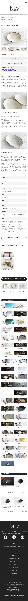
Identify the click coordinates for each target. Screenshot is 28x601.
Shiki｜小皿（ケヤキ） (19, 486)
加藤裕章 (20, 340)
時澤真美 (20, 387)
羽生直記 (20, 411)
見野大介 (20, 435)
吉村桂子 (20, 459)
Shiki (8, 372)
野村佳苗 (7, 411)
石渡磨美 (20, 316)
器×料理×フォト (14, 555)
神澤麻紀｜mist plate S (6, 486)
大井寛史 (20, 324)
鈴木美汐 (7, 380)
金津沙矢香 (20, 348)
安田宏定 (20, 451)
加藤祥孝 (7, 348)
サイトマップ (14, 573)
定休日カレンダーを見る (14, 590)
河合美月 (7, 356)
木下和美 (7, 364)
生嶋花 (20, 308)
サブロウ (20, 364)
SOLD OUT (14, 59)
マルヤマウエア (7, 427)
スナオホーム (20, 380)
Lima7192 (8, 466)
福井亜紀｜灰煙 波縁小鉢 (19, 506)
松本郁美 (20, 427)
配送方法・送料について (14, 564)
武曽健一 (20, 443)
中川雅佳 (7, 403)
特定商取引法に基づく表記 (14, 558)
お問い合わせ (14, 570)
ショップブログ (14, 549)
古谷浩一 (20, 419)
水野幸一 (7, 435)
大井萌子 (7, 332)
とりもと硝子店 (20, 395)
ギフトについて (14, 552)
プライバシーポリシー (14, 567)
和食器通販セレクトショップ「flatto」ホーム (14, 546)
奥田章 (7, 340)
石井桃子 (7, 316)
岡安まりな (20, 332)
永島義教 (20, 403)
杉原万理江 (20, 372)
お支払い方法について (14, 561)
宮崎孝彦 (7, 443)
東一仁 (7, 308)
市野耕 (7, 324)
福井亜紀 (7, 419)
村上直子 (7, 451)
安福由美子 (7, 459)
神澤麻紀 (20, 356)
